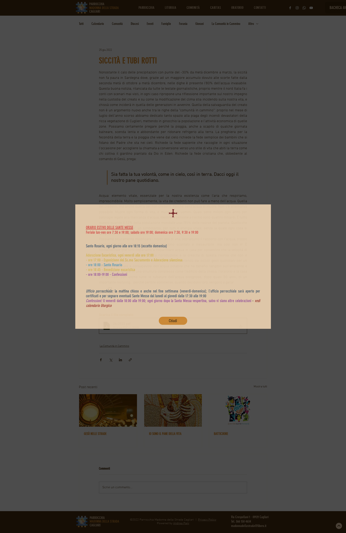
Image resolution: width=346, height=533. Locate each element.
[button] (173, 321)
